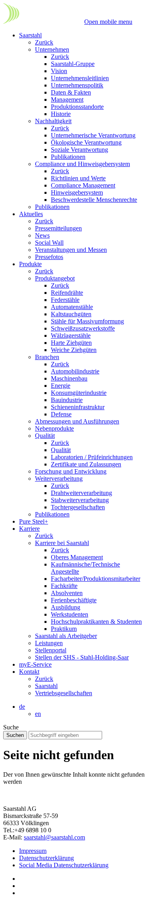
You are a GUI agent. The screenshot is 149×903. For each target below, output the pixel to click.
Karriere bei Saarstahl (62, 542)
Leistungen (49, 643)
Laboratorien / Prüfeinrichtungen (92, 457)
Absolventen (67, 593)
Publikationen (68, 156)
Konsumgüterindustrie (78, 392)
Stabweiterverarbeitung (80, 500)
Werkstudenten (69, 614)
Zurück (44, 42)
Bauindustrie (67, 399)
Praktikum (64, 628)
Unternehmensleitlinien (80, 78)
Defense (61, 414)
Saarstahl (30, 35)
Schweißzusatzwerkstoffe (83, 328)
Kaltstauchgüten (71, 314)
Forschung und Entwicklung (70, 471)
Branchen (47, 357)
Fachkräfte (64, 585)
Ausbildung (65, 607)
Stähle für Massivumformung (87, 321)
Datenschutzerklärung (46, 858)
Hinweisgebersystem (77, 192)
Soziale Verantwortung (79, 149)
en (38, 713)
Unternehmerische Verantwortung (93, 135)
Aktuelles (31, 214)
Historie (61, 113)
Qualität (45, 435)
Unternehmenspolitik (77, 85)
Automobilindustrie (75, 371)
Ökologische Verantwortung (86, 142)
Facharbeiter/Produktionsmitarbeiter (95, 578)
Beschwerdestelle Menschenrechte (94, 199)
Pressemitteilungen (58, 228)
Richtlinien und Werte (78, 178)
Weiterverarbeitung (59, 478)
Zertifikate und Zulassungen (86, 464)
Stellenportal (50, 650)
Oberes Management (77, 557)
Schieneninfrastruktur (77, 407)
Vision (59, 71)
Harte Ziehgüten (71, 342)
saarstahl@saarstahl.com (54, 837)
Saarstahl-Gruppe (73, 63)
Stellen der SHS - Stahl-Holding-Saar (82, 657)
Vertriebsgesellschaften (63, 693)
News (42, 235)
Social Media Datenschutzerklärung (63, 865)
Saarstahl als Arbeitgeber (66, 635)
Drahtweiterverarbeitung (81, 492)
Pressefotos (49, 256)
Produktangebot (55, 278)
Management (67, 99)
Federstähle (65, 299)
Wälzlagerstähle (71, 335)
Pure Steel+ (33, 521)
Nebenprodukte (54, 428)
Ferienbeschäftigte (74, 600)
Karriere (29, 528)
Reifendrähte (67, 292)
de (22, 706)
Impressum (32, 850)
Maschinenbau (69, 378)
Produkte (30, 264)
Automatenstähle (72, 307)
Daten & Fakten (71, 92)
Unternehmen (52, 49)
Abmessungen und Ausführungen (77, 421)
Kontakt (29, 671)
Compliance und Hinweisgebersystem (82, 163)
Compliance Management (83, 185)
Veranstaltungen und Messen (71, 249)
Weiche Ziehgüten (74, 349)
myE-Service (35, 664)
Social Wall (49, 242)
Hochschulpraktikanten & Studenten (96, 621)
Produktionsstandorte (77, 106)
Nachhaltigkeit (53, 121)
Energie (60, 385)
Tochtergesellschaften (78, 507)
